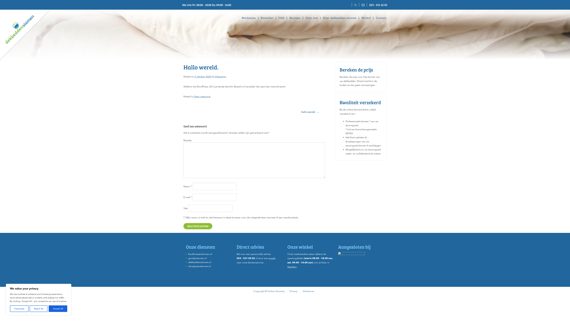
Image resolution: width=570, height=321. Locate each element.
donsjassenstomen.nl (199, 266)
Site (185, 208)
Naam (187, 186)
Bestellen (267, 18)
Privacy (293, 291)
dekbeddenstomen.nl (199, 262)
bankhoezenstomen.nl (200, 254)
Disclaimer (308, 291)
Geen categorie (202, 96)
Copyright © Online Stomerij (268, 291)
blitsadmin (220, 76)
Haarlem (292, 266)
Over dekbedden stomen (339, 18)
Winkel (366, 18)
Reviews (294, 18)
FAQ (281, 18)
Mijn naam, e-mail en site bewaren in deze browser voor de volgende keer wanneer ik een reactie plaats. (242, 217)
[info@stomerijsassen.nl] (363, 5)
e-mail (272, 258)
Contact (381, 18)
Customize (19, 308)
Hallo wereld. (308, 112)
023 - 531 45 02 (378, 5)
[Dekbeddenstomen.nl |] (17, 27)
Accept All (58, 308)
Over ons (311, 18)
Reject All (38, 308)
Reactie (187, 140)
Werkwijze (249, 18)
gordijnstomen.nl (197, 258)
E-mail (187, 197)
